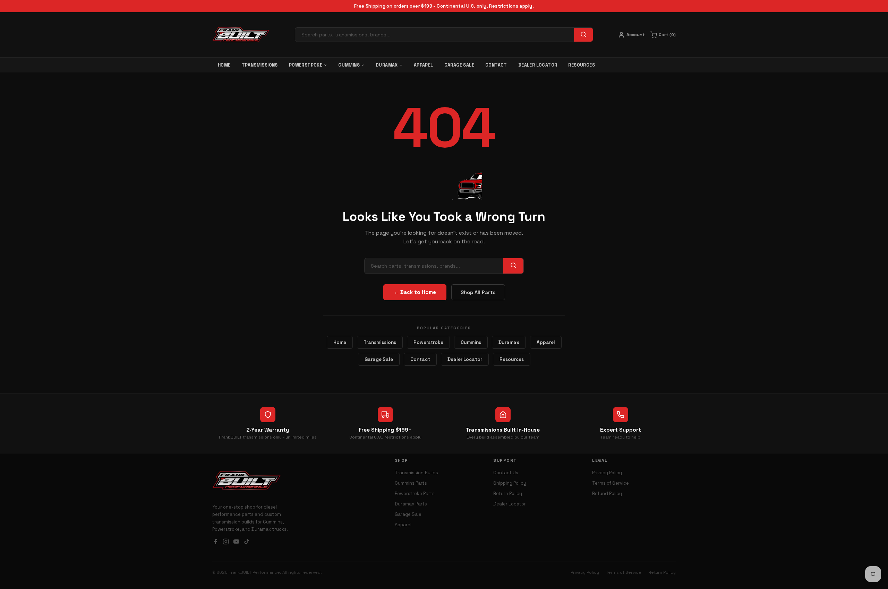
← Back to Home (415, 292)
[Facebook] (215, 542)
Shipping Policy (509, 483)
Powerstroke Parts (415, 493)
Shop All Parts (478, 292)
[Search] (583, 35)
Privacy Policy (607, 473)
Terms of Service (610, 483)
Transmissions (260, 65)
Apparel (423, 65)
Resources (581, 65)
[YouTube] (236, 542)
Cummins (349, 65)
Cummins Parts (411, 483)
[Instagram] (226, 542)
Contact (496, 65)
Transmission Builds (416, 473)
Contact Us (505, 473)
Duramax (387, 65)
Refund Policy (607, 493)
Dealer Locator (537, 65)
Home (224, 65)
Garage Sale (459, 65)
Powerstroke (305, 65)
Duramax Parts (411, 504)
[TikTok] (247, 542)
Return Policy (507, 493)
